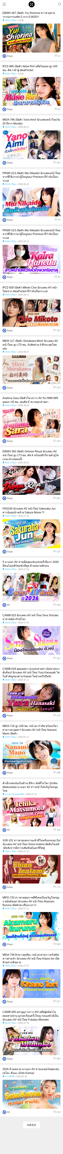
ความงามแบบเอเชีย (15, 794)
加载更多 (31, 1125)
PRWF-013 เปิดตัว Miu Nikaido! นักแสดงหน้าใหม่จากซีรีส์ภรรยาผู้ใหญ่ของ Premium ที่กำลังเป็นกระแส (31, 177)
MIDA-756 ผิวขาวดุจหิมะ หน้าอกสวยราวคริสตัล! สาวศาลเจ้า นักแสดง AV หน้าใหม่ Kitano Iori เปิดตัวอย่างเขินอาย (31, 958)
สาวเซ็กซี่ (10, 1076)
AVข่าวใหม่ (11, 20)
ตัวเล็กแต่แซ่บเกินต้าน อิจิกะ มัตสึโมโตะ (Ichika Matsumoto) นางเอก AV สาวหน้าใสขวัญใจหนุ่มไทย (30, 787)
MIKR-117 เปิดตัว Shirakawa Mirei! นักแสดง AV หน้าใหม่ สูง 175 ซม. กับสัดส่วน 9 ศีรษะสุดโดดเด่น (30, 344)
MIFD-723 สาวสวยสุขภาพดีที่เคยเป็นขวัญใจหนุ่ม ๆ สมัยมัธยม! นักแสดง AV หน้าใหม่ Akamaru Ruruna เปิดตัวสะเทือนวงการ (31, 901)
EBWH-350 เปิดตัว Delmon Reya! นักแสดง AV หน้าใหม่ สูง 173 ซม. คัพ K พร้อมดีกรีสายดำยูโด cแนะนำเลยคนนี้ (31, 455)
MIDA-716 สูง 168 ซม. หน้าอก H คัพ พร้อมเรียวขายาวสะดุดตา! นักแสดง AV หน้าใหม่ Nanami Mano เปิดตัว (30, 730)
